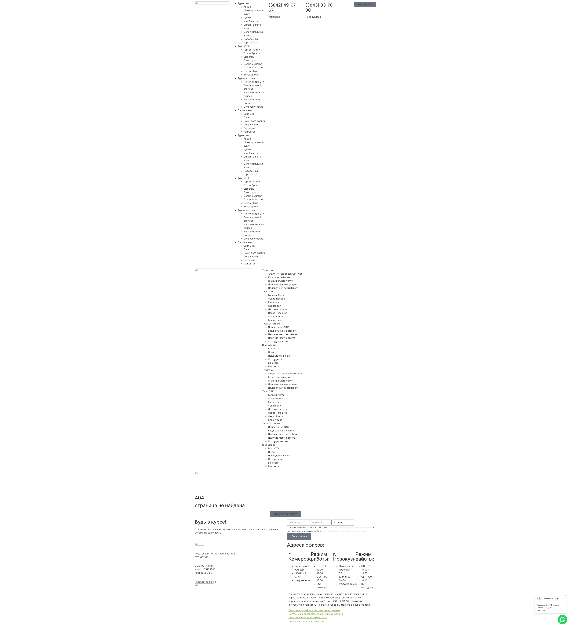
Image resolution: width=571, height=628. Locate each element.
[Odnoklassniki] (346, 272)
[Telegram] (329, 272)
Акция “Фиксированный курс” (254, 10)
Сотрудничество (253, 106)
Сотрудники (251, 124)
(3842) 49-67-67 (283, 8)
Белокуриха (251, 74)
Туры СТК (243, 46)
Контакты (249, 131)
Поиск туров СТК (254, 81)
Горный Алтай (252, 49)
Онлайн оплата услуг (280, 280)
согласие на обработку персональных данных (350, 527)
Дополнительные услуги (282, 284)
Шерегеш (249, 56)
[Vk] (338, 272)
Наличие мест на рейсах (282, 334)
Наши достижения (254, 120)
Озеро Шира (251, 71)
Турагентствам (246, 78)
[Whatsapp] (321, 272)
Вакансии (249, 128)
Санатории (250, 60)
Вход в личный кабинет (282, 330)
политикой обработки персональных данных (343, 531)
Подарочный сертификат (283, 287)
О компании (245, 110)
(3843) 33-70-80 (320, 8)
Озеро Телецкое (253, 67)
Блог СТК (249, 113)
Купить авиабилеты (279, 277)
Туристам (243, 3)
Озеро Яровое (252, 53)
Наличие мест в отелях (282, 337)
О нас (247, 117)
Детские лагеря (253, 63)
